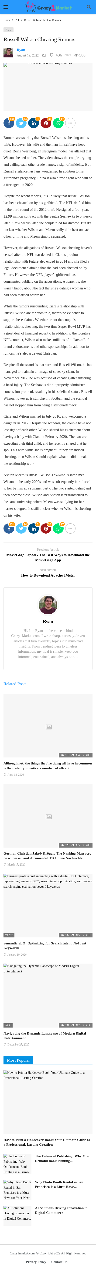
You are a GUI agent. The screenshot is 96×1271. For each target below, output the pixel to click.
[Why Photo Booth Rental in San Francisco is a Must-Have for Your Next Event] (17, 1190)
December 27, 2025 (18, 1044)
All (8, 29)
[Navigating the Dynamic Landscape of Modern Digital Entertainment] (48, 995)
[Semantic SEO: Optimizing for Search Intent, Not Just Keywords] (48, 905)
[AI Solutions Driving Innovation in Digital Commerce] (17, 1216)
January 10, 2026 (17, 954)
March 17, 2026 (16, 864)
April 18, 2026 (15, 774)
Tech (9, 935)
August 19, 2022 (28, 55)
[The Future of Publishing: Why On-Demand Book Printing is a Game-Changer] (17, 1164)
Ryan (21, 50)
